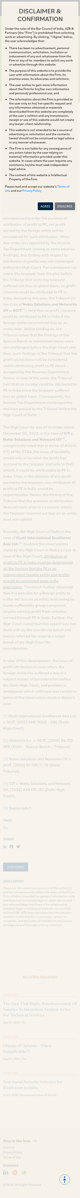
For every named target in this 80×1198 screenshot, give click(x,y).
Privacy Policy (31, 190)
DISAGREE (64, 206)
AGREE (45, 206)
